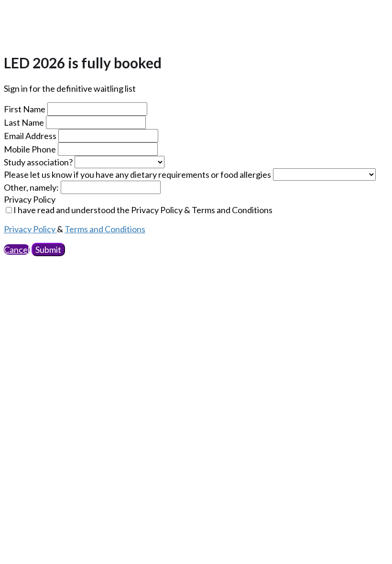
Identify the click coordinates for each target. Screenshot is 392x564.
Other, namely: (31, 187)
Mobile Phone (30, 149)
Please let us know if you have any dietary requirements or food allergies (137, 174)
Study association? (38, 162)
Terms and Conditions (105, 229)
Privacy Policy (29, 199)
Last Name (24, 122)
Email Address (30, 135)
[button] (17, 249)
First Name (24, 109)
